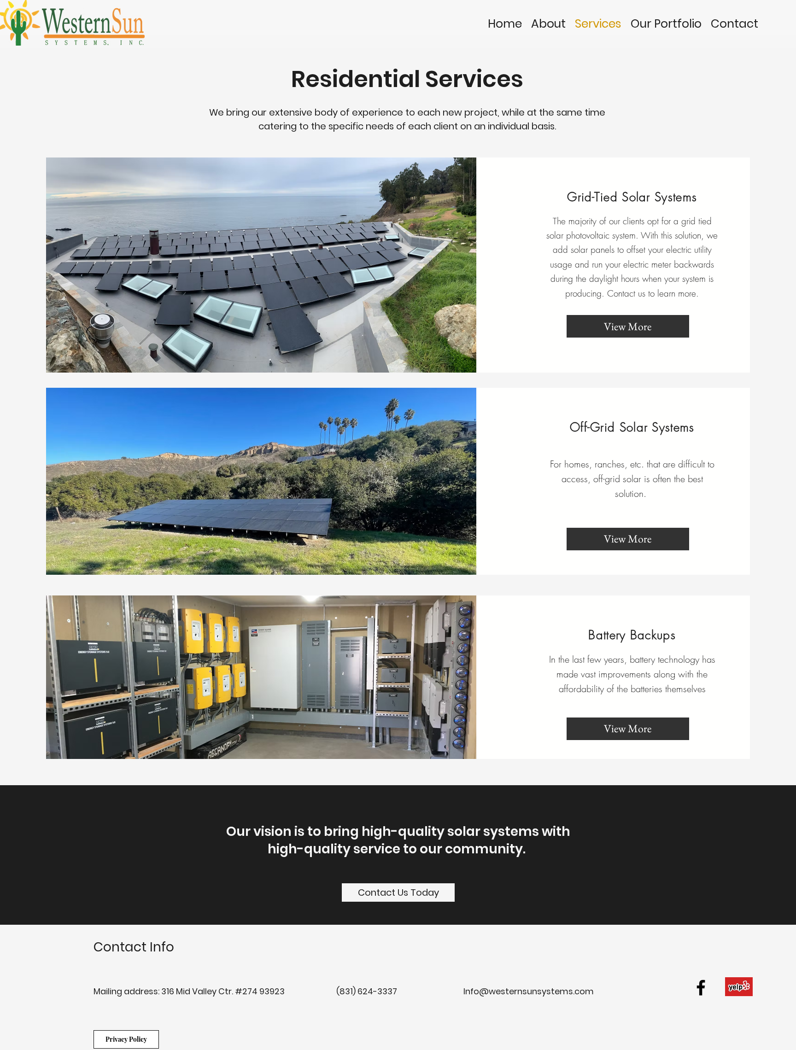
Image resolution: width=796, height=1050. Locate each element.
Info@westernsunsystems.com (528, 991)
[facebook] (701, 987)
